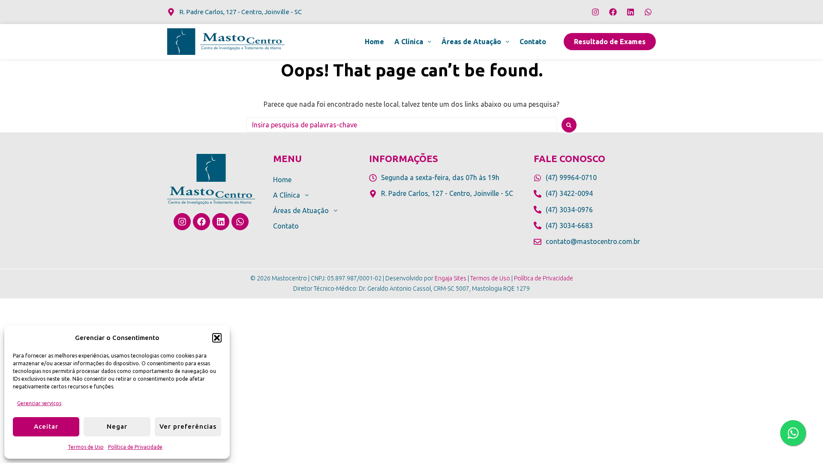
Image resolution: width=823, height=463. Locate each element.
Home (374, 41)
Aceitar (46, 426)
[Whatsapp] (648, 12)
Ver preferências (187, 426)
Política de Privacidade (135, 447)
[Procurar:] (401, 124)
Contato (533, 41)
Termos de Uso (86, 447)
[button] (217, 338)
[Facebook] (613, 12)
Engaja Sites (450, 278)
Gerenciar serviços (39, 403)
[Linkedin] (630, 12)
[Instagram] (595, 12)
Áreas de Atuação (471, 41)
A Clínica (408, 41)
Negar (117, 426)
